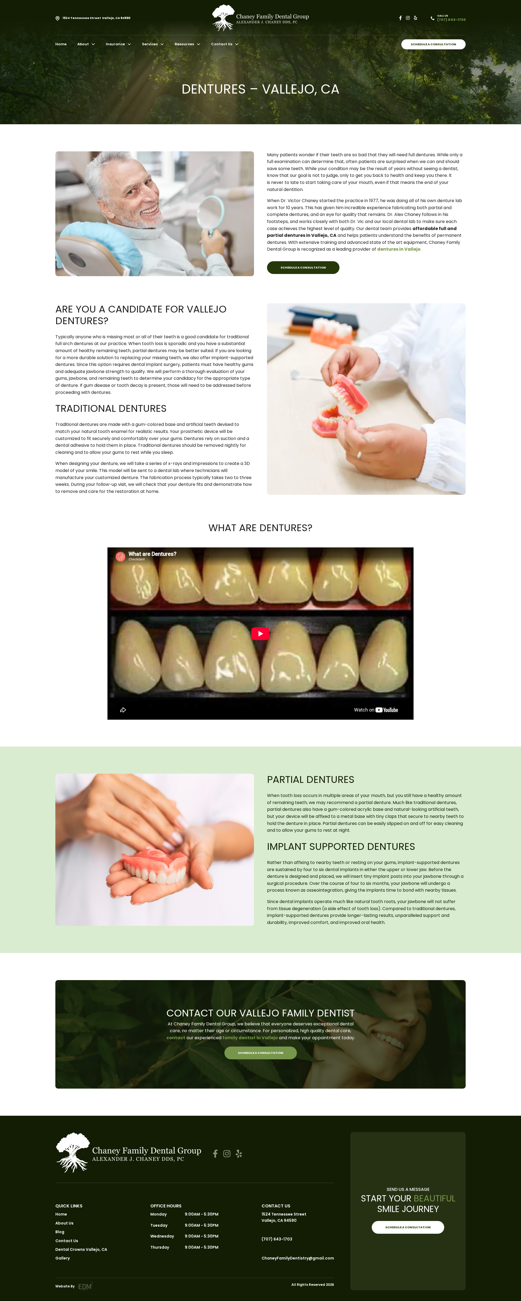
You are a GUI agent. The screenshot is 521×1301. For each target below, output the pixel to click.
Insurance (115, 44)
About (83, 44)
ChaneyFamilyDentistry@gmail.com (298, 1258)
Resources (184, 44)
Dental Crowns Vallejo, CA (81, 1249)
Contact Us (221, 44)
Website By (65, 1286)
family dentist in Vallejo (250, 1038)
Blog (59, 1232)
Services (150, 44)
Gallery (62, 1258)
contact (175, 1038)
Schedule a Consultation (433, 44)
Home (60, 44)
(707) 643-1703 (277, 1239)
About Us (64, 1223)
